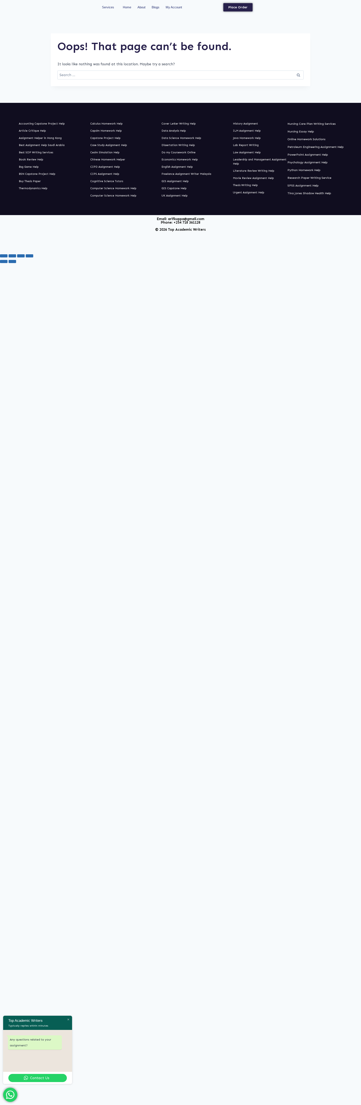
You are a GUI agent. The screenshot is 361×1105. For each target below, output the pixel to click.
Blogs (155, 7)
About (141, 7)
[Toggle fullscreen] (12, 255)
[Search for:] (180, 75)
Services (108, 7)
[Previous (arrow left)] (4, 261)
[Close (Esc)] (29, 255)
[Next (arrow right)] (12, 261)
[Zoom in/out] (4, 255)
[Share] (21, 255)
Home (127, 7)
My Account (174, 7)
